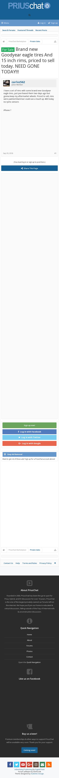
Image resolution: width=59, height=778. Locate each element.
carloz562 (18, 82)
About (29, 640)
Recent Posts (41, 30)
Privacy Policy (46, 563)
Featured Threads (25, 30)
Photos (30, 651)
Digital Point (39, 769)
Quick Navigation (34, 662)
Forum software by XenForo (29, 771)
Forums (29, 645)
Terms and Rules (29, 563)
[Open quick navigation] (55, 41)
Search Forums (8, 30)
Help (18, 563)
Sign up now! (29, 425)
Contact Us (8, 563)
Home (29, 634)
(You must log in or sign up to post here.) (29, 162)
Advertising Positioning (23, 769)
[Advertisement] (29, 131)
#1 (55, 153)
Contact (29, 657)
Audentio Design (37, 774)
